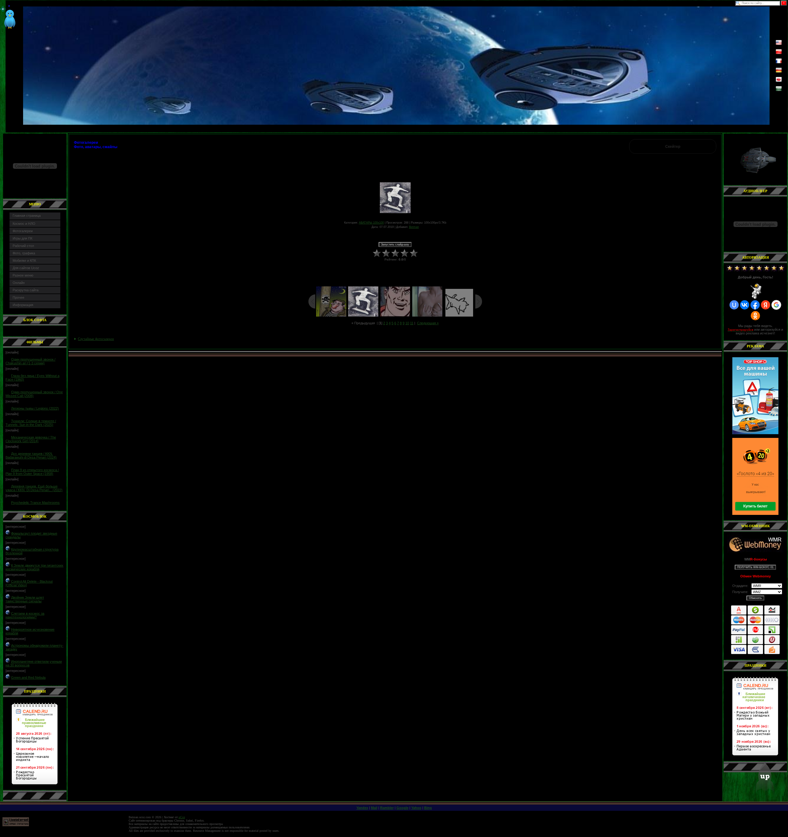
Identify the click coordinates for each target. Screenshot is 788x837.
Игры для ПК (22, 238)
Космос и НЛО (24, 223)
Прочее (18, 297)
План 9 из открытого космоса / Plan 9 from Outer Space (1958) (32, 471)
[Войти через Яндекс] (765, 304)
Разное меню (23, 275)
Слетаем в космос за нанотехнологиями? (25, 615)
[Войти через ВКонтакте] (744, 304)
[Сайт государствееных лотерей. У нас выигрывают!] (755, 476)
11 (411, 323)
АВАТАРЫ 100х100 (371, 222)
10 (407, 323)
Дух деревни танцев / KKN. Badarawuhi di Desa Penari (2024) (31, 455)
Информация (23, 305)
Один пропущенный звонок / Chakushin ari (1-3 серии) (30, 361)
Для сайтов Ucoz (26, 268)
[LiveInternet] (15, 825)
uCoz (182, 817)
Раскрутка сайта (25, 290)
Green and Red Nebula (28, 677)
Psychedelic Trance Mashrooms (35, 502)
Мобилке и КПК (24, 260)
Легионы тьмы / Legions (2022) (35, 408)
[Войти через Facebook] (755, 304)
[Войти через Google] (776, 305)
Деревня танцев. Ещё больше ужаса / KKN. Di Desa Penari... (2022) (34, 488)
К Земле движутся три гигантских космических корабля (34, 567)
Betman (414, 226)
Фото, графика (24, 253)
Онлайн (19, 283)
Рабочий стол (23, 246)
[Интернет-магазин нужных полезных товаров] (755, 395)
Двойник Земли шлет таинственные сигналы (25, 599)
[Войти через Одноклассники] (755, 315)
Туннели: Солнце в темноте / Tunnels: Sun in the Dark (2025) (31, 423)
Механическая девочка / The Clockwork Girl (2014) (31, 439)
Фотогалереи (23, 231)
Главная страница (27, 215)
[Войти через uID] (734, 304)
